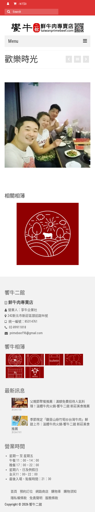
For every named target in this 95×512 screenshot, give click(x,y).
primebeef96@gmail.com (26, 333)
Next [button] (84, 125)
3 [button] (50, 175)
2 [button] (44, 175)
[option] (47, 125)
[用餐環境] (14, 372)
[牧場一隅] (86, 59)
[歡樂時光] (73, 359)
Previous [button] (11, 125)
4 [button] (55, 175)
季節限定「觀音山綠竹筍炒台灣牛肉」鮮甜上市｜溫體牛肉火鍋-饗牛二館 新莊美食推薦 (51, 424)
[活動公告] (69, 59)
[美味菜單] (34, 372)
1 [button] (39, 175)
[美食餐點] (34, 359)
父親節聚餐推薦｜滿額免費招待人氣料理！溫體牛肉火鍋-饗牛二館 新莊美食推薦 (60, 404)
